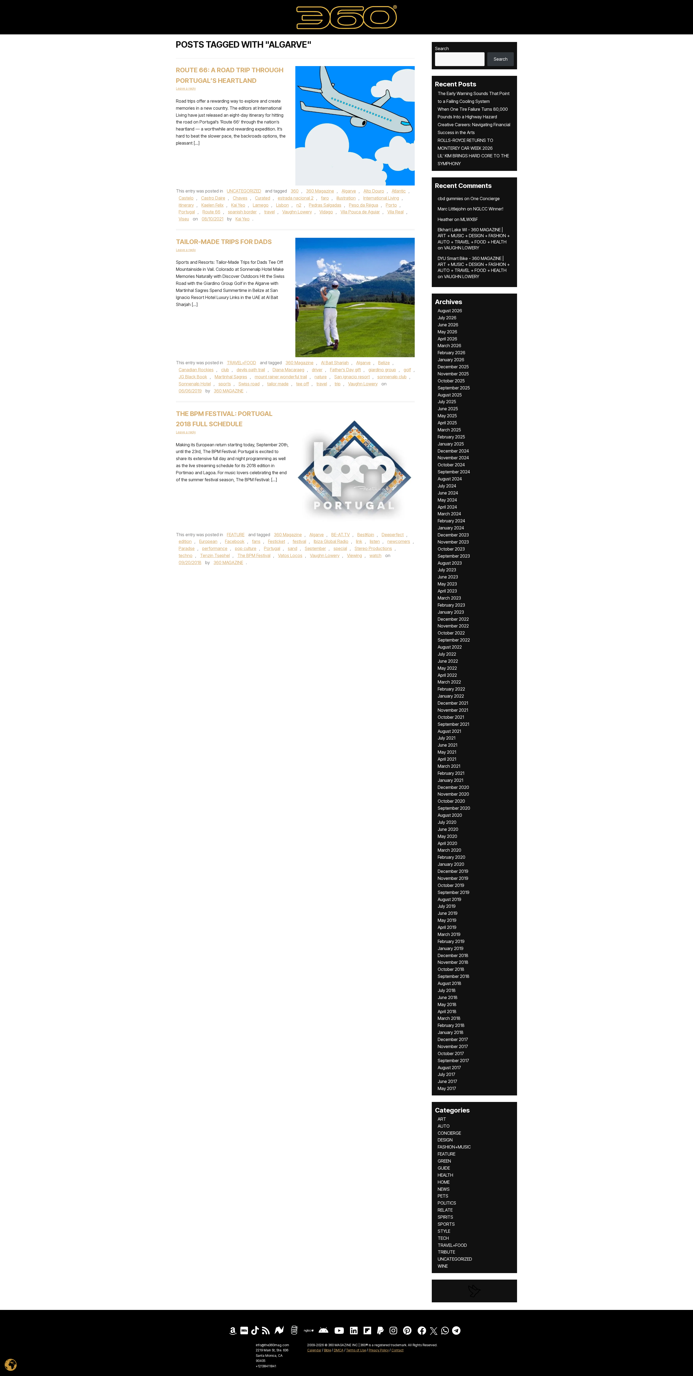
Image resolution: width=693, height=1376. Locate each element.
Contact (397, 1350)
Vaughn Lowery (297, 211)
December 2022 (453, 619)
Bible (327, 1350)
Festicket (276, 541)
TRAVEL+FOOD (241, 362)
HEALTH (445, 1175)
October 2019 (451, 885)
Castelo (186, 198)
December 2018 (453, 955)
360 (295, 191)
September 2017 (453, 1060)
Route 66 (211, 211)
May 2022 (447, 668)
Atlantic (399, 191)
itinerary (186, 205)
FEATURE (235, 534)
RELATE (445, 1210)
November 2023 (453, 542)
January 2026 (451, 359)
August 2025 (450, 395)
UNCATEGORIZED (244, 191)
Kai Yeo (238, 205)
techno (185, 555)
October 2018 (451, 969)
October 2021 (451, 717)
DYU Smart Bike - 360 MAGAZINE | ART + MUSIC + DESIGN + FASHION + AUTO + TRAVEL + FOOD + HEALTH (474, 264)
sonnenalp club (392, 376)
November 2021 (453, 710)
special (340, 548)
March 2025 (449, 429)
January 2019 (450, 948)
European (208, 541)
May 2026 (447, 331)
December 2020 (453, 787)
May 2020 (447, 836)
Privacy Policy (379, 1350)
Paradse (187, 548)
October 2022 (451, 633)
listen (375, 541)
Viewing (354, 555)
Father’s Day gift (345, 369)
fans (256, 541)
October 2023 (451, 549)
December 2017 (453, 1039)
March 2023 (449, 598)
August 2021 (449, 731)
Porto (391, 205)
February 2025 (451, 437)
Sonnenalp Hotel (195, 383)
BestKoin (365, 534)
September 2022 (454, 640)
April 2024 (447, 507)
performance (214, 548)
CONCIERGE (449, 1133)
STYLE (444, 1231)
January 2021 (450, 780)
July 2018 (447, 990)
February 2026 (451, 352)
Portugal (187, 211)
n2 (298, 205)
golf (407, 369)
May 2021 (447, 752)
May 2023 (447, 584)
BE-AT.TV (340, 534)
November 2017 (453, 1046)
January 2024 (451, 528)
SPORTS (446, 1224)
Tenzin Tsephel (215, 555)
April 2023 (447, 591)
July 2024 (447, 486)
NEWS (444, 1189)
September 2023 (454, 556)
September (315, 548)
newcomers (398, 541)
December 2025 (453, 366)
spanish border (242, 211)
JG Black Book (193, 376)
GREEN (444, 1161)
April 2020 (447, 843)
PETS (443, 1196)
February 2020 (451, 857)
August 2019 (449, 899)
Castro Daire (213, 198)
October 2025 (451, 380)
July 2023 (447, 569)
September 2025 (454, 388)
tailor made (278, 383)
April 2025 (447, 422)
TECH (443, 1238)
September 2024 (454, 471)
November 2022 (453, 626)
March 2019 (449, 934)
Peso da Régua (363, 205)
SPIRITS (445, 1217)
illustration (346, 198)
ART (442, 1119)
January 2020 (451, 864)
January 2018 (450, 1032)
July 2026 (447, 317)
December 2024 (453, 451)
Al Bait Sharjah (335, 362)
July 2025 (447, 401)
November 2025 (453, 373)
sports (224, 383)
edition (185, 541)
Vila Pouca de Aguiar (360, 211)
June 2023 (448, 577)
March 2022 (449, 682)
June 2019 (447, 913)
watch (375, 555)
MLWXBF (469, 219)
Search (442, 48)
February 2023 (451, 605)
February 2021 (451, 773)
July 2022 (447, 654)
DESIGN (445, 1140)
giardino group (382, 369)
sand (292, 548)
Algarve (349, 191)
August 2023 (450, 563)
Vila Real (395, 211)
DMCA (339, 1350)
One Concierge (485, 198)
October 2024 (451, 464)
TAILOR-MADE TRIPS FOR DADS (224, 242)
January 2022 (451, 696)
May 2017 (447, 1088)
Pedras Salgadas (325, 205)
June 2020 (448, 829)
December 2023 (453, 535)
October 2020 (451, 801)
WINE (443, 1266)
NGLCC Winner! (488, 209)
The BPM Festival (253, 555)
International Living (381, 198)
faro (325, 198)
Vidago (326, 211)
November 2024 (453, 457)
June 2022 (448, 661)
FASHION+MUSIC (454, 1147)
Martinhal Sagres (231, 376)
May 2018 (447, 1004)
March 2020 (449, 850)
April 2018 (447, 1011)
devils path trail (251, 369)
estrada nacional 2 (295, 198)
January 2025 (451, 444)
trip (338, 383)
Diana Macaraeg (288, 369)
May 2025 (447, 415)
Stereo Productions (373, 548)
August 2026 (450, 310)
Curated (262, 198)
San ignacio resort (352, 376)
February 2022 (451, 689)
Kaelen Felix (212, 205)
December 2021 (453, 703)
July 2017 (446, 1074)
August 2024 (450, 479)
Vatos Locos (290, 555)
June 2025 (448, 408)
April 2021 (447, 759)
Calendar (314, 1350)
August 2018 (449, 983)
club (225, 369)
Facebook (234, 541)
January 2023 (451, 612)
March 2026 (449, 345)
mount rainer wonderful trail (281, 376)
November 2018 (453, 962)
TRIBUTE (446, 1252)
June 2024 (448, 493)
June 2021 (447, 745)
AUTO (444, 1126)
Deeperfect (393, 534)
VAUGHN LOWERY (461, 248)
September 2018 (453, 976)
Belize (384, 362)
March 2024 (449, 513)
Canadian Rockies (196, 369)
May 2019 (447, 920)
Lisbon (282, 205)
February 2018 (451, 1025)
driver (317, 369)
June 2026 (448, 324)
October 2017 (451, 1053)
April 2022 (447, 675)
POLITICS (447, 1203)
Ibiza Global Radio (331, 541)
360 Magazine (320, 191)
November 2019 (453, 878)
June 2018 (447, 997)
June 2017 (447, 1081)
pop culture (245, 548)
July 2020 (447, 822)
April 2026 (447, 338)
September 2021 (453, 724)
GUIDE (444, 1168)
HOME (444, 1182)
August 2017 (449, 1067)
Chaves (240, 198)
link (359, 541)
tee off (302, 383)
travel (269, 211)
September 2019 (453, 892)
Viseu (184, 219)
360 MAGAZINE (228, 390)
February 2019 (451, 941)
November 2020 (453, 794)
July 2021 (446, 738)
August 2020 (450, 815)
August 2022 (450, 647)
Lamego (261, 205)
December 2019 (453, 871)
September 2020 (454, 808)
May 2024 (447, 500)
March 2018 (449, 1018)
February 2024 (451, 520)
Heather (445, 219)
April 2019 (447, 927)
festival (299, 541)
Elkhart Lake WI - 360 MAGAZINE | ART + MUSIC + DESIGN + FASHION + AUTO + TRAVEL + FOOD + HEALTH (474, 236)
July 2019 (447, 906)
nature (321, 376)
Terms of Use (356, 1350)
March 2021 (449, 766)
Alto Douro (374, 191)
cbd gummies (450, 198)
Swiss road (249, 383)
